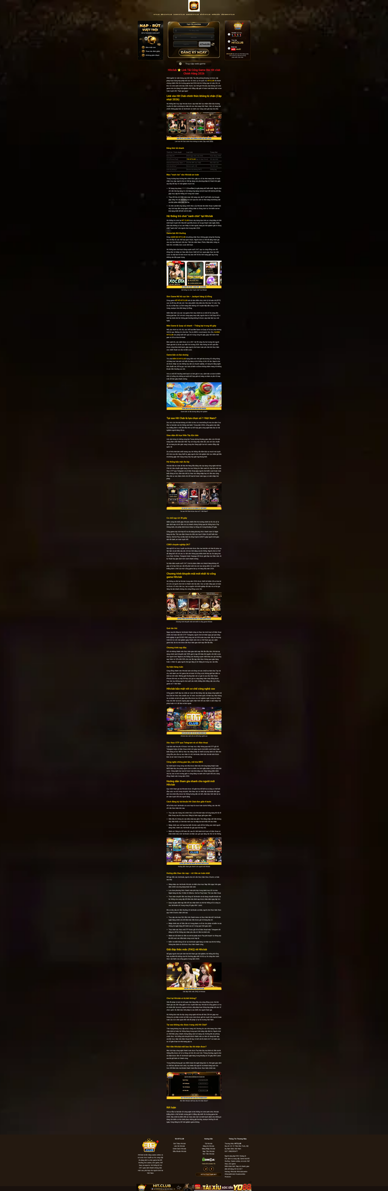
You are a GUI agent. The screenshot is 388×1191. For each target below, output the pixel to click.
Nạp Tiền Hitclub (209, 1151)
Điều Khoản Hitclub (179, 1151)
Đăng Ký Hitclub (208, 1146)
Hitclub (156, 14)
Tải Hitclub (208, 1144)
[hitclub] (194, 6)
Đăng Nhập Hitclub (208, 1149)
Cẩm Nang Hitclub (227, 14)
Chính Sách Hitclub (179, 1149)
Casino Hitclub (179, 14)
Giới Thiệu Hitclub (179, 1144)
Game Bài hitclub (192, 14)
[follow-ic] (205, 1169)
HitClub (140, 1155)
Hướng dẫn (216, 14)
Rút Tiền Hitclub (208, 1154)
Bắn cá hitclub (166, 14)
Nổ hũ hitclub (205, 14)
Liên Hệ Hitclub (179, 1146)
